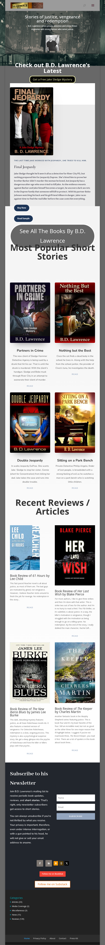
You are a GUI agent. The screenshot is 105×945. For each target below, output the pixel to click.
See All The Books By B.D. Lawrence (52, 235)
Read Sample (23, 218)
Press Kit (74, 938)
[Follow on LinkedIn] (48, 863)
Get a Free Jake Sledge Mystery (52, 79)
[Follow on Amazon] (56, 863)
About (52, 938)
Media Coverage (19, 906)
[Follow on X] (67, 863)
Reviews (15, 919)
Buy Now (21, 208)
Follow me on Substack (52, 884)
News (14, 914)
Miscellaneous (18, 910)
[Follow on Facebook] (40, 863)
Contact (62, 938)
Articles (15, 902)
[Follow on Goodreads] (61, 863)
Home (27, 938)
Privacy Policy (39, 938)
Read (30, 386)
